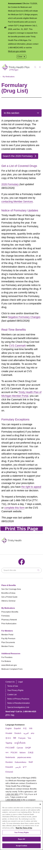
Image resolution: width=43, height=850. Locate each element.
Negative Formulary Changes (24, 317)
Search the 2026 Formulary (18, 156)
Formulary (5, 616)
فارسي (18, 767)
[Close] (40, 804)
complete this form (14, 507)
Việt (30, 728)
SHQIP (28, 748)
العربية (26, 733)
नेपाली (31, 762)
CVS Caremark (17, 345)
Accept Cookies (21, 846)
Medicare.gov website (17, 51)
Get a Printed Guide (9, 597)
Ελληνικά (9, 772)
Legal (20, 682)
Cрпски (20, 748)
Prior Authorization (8, 624)
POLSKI (14, 753)
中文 (25, 728)
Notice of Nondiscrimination (18, 703)
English (9, 728)
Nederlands (10, 757)
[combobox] (21, 570)
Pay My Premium (8, 638)
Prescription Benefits (9, 612)
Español (17, 728)
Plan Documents (8, 642)
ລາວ (32, 733)
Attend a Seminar (8, 601)
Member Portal (7, 635)
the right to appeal (31, 486)
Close (20, 57)
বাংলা (7, 753)
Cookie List (12, 695)
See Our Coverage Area (11, 589)
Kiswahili (9, 767)
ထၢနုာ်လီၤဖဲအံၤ (20, 743)
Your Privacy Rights (15, 690)
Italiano (23, 753)
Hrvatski (9, 733)
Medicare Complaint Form (11, 669)
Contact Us (10, 682)
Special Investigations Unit (18, 707)
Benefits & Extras (8, 593)
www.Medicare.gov (9, 665)
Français (21, 738)
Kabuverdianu (20, 762)
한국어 (8, 738)
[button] (40, 66)
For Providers (6, 657)
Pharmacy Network (9, 620)
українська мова (24, 757)
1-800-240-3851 (12, 794)
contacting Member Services (17, 201)
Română (9, 762)
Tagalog (9, 743)
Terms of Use (12, 686)
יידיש (25, 767)
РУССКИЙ (10, 748)
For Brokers (6, 661)
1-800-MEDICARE (13, 800)
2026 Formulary (10, 184)
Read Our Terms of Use (24, 828)
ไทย (29, 738)
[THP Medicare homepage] (15, 71)
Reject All (21, 839)
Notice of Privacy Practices (18, 699)
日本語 (30, 753)
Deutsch (17, 733)
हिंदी (14, 738)
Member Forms (7, 646)
